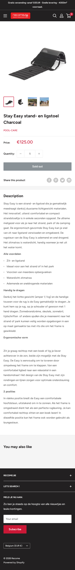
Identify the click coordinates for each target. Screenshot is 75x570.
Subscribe (15, 529)
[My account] (61, 16)
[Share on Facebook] (49, 180)
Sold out (37, 166)
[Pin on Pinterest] (55, 180)
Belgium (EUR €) (13, 545)
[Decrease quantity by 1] (20, 153)
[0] (68, 16)
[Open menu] (5, 15)
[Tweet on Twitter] (62, 180)
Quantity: (9, 153)
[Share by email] (69, 180)
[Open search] (55, 16)
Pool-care (10, 130)
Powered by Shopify (13, 562)
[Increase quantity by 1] (39, 153)
